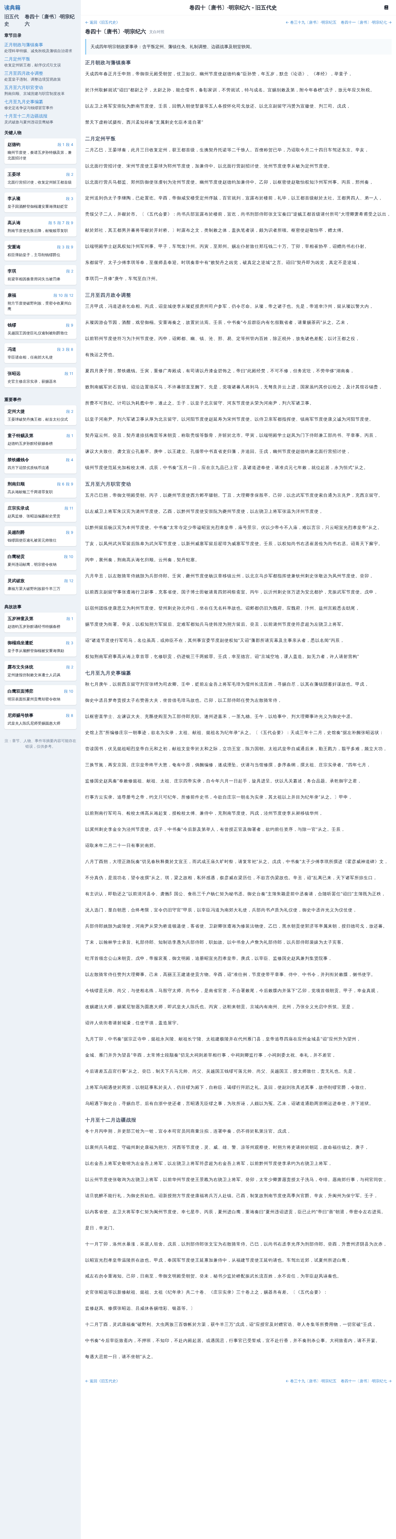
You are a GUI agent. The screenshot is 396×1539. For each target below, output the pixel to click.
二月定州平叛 (17, 58)
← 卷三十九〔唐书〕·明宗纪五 (311, 22)
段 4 (69, 144)
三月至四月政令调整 (23, 73)
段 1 (61, 144)
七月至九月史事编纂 (23, 101)
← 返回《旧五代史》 (102, 22)
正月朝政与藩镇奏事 (23, 44)
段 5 (52, 222)
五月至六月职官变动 (23, 87)
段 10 (58, 295)
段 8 (69, 349)
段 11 (69, 373)
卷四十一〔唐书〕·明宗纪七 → (366, 22)
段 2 (69, 174)
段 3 (69, 198)
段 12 (68, 295)
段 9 (69, 222)
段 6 (60, 484)
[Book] (386, 7)
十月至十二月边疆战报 (25, 115)
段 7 (60, 222)
